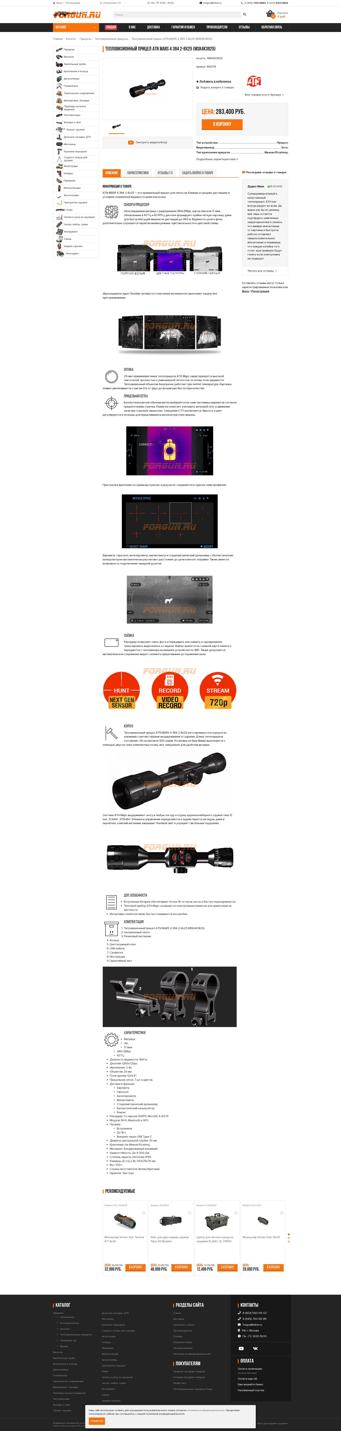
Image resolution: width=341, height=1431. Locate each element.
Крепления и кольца (65, 1363)
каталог (61, 27)
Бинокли (58, 1352)
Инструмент (108, 1388)
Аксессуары (109, 1336)
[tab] (217, 159)
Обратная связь (182, 1342)
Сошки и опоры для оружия (118, 1330)
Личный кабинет (183, 1348)
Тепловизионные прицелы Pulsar (192, 1389)
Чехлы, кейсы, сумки (114, 1383)
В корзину (222, 124)
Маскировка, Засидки (65, 1387)
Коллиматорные (69, 1323)
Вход (59, 2)
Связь (105, 1394)
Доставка (178, 1318)
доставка (153, 27)
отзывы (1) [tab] (165, 173)
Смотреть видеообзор (151, 142)
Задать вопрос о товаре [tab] (217, 87)
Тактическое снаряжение (68, 1381)
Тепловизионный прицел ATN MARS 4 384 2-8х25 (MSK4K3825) (171, 39)
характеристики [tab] (137, 173)
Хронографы (109, 1359)
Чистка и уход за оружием (117, 1377)
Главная (58, 39)
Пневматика (60, 1375)
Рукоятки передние (113, 1324)
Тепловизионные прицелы (111, 39)
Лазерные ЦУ (68, 1340)
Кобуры (106, 1342)
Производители (182, 1330)
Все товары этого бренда (263, 95)
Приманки (107, 1348)
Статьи (177, 1313)
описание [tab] (111, 173)
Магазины (108, 1318)
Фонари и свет (61, 1404)
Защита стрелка (111, 1400)
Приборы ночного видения (69, 1393)
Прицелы (85, 39)
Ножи (105, 1371)
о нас (132, 27)
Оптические (67, 1317)
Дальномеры (60, 1369)
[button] (289, 1235)
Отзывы (177, 1336)
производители (217, 27)
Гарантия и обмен (183, 1324)
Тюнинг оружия (62, 1410)
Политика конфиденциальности (192, 1353)
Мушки (64, 1346)
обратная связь (271, 27)
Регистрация (73, 2)
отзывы (244, 27)
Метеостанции (110, 1353)
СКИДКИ (111, 27)
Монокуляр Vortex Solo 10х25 (261, 1237)
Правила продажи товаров (189, 1371)
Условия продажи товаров (189, 1377)
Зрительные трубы (64, 1358)
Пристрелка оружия (113, 1365)
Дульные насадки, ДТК (115, 1313)
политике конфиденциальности (205, 1410)
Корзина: (282, 14)
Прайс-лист (179, 1383)
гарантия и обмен (183, 27)
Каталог (71, 39)
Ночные (65, 1328)
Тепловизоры (61, 1398)
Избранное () (112, 2)
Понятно (97, 1421)
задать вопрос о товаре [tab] (197, 173)
